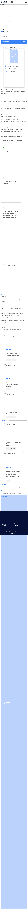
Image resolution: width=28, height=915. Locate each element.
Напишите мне (11, 71)
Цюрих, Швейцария (10, 909)
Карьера (3, 519)
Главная (3, 22)
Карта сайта (16, 525)
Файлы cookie (3, 525)
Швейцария (10, 22)
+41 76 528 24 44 (11, 68)
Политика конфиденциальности (19, 523)
